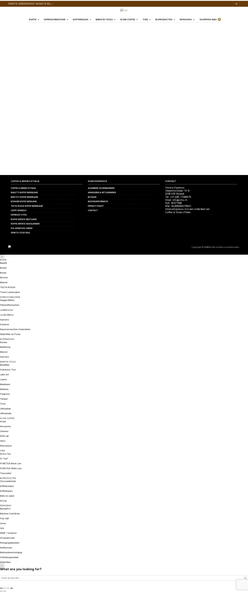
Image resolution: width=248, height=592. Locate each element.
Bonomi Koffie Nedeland (24, 201)
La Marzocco (6, 310)
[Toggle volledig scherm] (4, 588)
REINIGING (186, 19)
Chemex (4, 431)
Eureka (3, 342)
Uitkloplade (5, 413)
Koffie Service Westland (24, 219)
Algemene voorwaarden (101, 188)
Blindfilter (5, 365)
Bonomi (4, 277)
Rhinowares (6, 446)
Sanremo (4, 319)
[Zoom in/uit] (1, 588)
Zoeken (245, 578)
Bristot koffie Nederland (24, 197)
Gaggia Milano (7, 300)
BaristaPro (5, 508)
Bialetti (3, 263)
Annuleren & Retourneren (102, 192)
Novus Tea (5, 454)
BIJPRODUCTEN (163, 19)
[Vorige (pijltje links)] (1, 591)
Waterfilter (5, 562)
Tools (3, 403)
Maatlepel (5, 384)
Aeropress (5, 426)
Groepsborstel (7, 538)
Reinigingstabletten (9, 543)
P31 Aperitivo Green (21, 228)
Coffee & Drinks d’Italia (23, 188)
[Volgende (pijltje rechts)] (4, 591)
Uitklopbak (5, 408)
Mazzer (4, 352)
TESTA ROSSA (7, 287)
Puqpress (5, 394)
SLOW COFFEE (127, 19)
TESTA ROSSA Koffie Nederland (27, 206)
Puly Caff (4, 518)
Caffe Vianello (18, 210)
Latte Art (4, 374)
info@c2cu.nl (180, 200)
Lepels (3, 379)
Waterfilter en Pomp (10, 334)
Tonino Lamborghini (10, 292)
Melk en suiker (7, 496)
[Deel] (8, 588)
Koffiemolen (6, 547)
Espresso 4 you (19, 215)
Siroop (3, 501)
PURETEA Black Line (10, 463)
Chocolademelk (8, 481)
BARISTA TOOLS (104, 19)
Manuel (3, 282)
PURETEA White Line (11, 468)
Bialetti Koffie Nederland (24, 192)
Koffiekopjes (6, 491)
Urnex (3, 523)
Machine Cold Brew (10, 513)
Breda (3, 273)
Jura (2, 528)
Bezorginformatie (98, 201)
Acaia (3, 421)
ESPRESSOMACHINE (54, 19)
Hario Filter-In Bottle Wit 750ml (93, 144)
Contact (93, 210)
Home (48, 37)
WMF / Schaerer (8, 533)
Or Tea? (4, 458)
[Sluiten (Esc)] (11, 588)
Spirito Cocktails (20, 233)
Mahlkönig (5, 347)
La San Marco (7, 315)
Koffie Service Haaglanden (25, 224)
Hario (12, 139)
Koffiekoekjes (7, 486)
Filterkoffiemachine (9, 305)
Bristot (3, 268)
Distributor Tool (8, 369)
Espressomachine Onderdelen (15, 329)
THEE (145, 19)
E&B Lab (4, 436)
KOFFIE (32, 19)
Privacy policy (96, 206)
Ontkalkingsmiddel (9, 557)
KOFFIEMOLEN (80, 19)
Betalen (92, 197)
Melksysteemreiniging (11, 552)
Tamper (4, 399)
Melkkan (4, 389)
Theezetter (39, 139)
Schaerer (4, 324)
